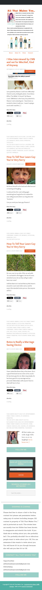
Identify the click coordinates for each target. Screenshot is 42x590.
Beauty (16, 136)
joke (8, 331)
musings (9, 150)
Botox (22, 144)
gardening (10, 235)
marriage (12, 140)
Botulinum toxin (12, 422)
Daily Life (23, 233)
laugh (15, 331)
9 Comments (30, 251)
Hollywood (24, 424)
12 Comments (30, 349)
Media (18, 140)
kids (11, 331)
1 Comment (30, 164)
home (20, 329)
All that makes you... (21, 25)
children (28, 144)
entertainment (13, 138)
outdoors (31, 235)
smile (33, 335)
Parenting (20, 150)
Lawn (19, 331)
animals (16, 233)
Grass (16, 329)
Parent (14, 150)
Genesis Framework (27, 586)
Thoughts (10, 142)
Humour (30, 329)
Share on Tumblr (17, 113)
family (21, 138)
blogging (22, 136)
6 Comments (30, 71)
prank (29, 335)
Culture (28, 136)
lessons (31, 146)
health (25, 138)
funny (27, 146)
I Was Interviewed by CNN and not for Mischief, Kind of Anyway (21, 62)
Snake (8, 337)
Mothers (15, 428)
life (8, 140)
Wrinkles (15, 152)
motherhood (25, 148)
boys (31, 325)
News (22, 140)
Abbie (17, 420)
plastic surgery (29, 150)
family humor (20, 146)
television (28, 428)
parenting (27, 140)
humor (30, 138)
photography (22, 335)
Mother (18, 148)
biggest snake (19, 325)
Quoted (9, 152)
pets (15, 237)
